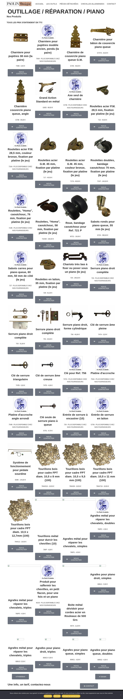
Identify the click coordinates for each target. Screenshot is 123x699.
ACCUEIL (39, 4)
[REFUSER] (121, 695)
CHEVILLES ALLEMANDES (92, 4)
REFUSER (57, 696)
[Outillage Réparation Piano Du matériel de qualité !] (19, 4)
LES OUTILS (51, 4)
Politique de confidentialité (71, 696)
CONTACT (111, 4)
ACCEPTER (48, 696)
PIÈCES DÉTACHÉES (69, 4)
